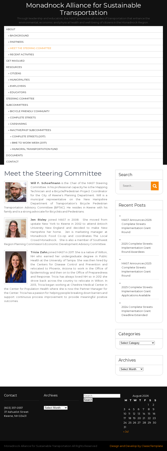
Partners (16, 41)
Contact (12, 161)
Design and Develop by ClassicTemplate (136, 446)
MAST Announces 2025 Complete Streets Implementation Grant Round (136, 269)
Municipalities (20, 79)
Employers (18, 85)
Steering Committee (20, 98)
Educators (18, 92)
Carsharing (18, 123)
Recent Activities (22, 54)
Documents (14, 155)
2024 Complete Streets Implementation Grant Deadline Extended (137, 311)
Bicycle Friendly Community (29, 111)
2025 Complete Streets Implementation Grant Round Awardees (137, 247)
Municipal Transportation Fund (35, 148)
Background (19, 35)
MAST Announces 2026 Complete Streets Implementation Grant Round (137, 226)
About (10, 29)
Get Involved (15, 60)
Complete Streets (23, 117)
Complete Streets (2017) (28, 136)
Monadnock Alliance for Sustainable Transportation (83, 8)
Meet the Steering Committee (30, 48)
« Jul (126, 431)
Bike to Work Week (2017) (29, 142)
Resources (14, 67)
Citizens (15, 73)
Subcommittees (17, 104)
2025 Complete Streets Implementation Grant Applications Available (137, 291)
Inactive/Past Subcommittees (30, 130)
